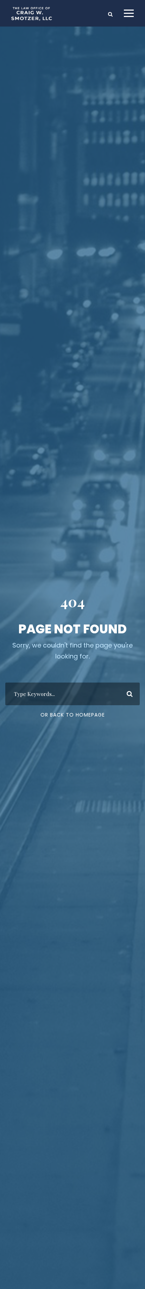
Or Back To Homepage (72, 714)
